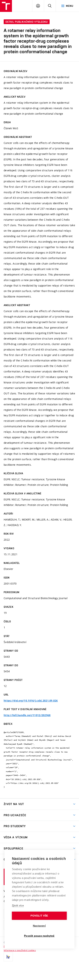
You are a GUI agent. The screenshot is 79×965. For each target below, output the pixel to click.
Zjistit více (18, 905)
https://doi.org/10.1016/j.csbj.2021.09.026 (31, 700)
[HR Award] (8, 956)
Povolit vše (39, 915)
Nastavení (39, 925)
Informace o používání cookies (20, 950)
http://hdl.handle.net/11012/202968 (27, 715)
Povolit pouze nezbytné (39, 935)
